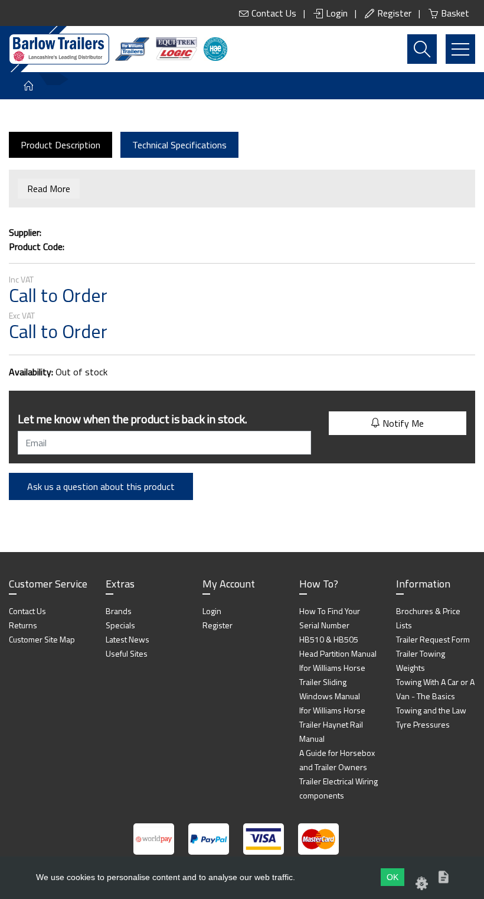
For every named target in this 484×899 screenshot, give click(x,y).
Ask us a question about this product (101, 486)
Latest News (127, 639)
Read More (48, 188)
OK (392, 877)
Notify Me (402, 423)
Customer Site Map (42, 639)
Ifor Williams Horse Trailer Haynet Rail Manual (332, 724)
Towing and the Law (431, 710)
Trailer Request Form (433, 639)
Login (337, 13)
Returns (23, 625)
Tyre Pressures (423, 724)
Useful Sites (127, 653)
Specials (120, 625)
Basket (455, 13)
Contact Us (273, 13)
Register (394, 13)
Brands (119, 611)
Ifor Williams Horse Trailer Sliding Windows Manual (332, 681)
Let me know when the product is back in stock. (132, 418)
